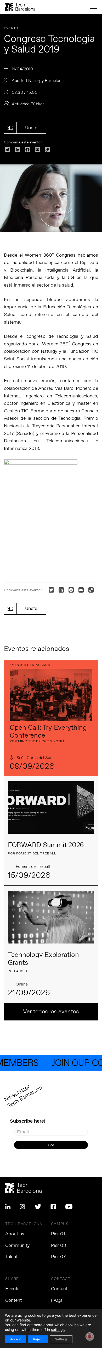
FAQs (57, 1300)
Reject (38, 1339)
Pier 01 (58, 1234)
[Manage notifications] (90, 1336)
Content (13, 1300)
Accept (15, 1339)
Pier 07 (58, 1257)
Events (12, 1289)
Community (17, 1245)
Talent (11, 1257)
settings (58, 1329)
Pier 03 (58, 1245)
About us (14, 1234)
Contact (59, 1289)
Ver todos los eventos (51, 1012)
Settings (61, 1339)
